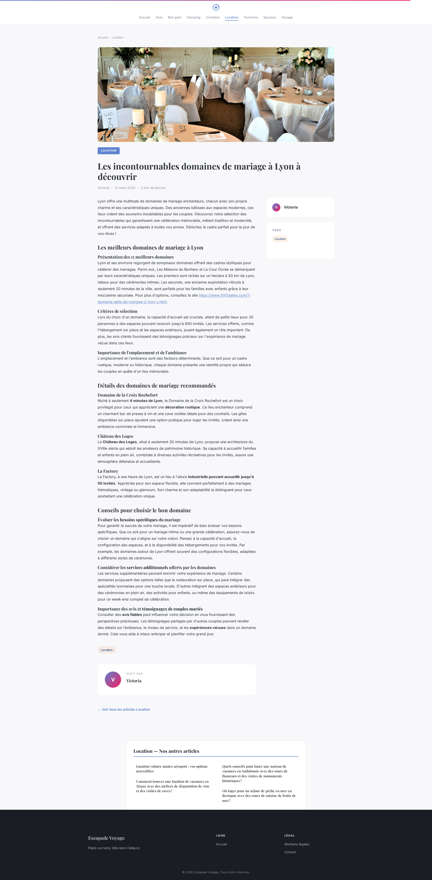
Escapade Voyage (106, 838)
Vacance (269, 17)
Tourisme (251, 17)
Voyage (287, 17)
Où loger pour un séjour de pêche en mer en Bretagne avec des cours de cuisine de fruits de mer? (259, 796)
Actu (159, 17)
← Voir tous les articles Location (124, 709)
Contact (290, 852)
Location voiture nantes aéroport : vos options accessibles (171, 768)
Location (231, 17)
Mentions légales (296, 844)
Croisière (213, 17)
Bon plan (174, 17)
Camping (193, 17)
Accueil (144, 17)
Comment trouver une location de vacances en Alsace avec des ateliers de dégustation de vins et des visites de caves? (172, 786)
